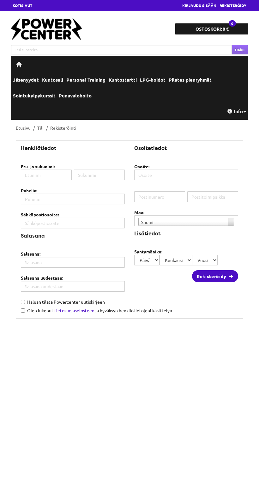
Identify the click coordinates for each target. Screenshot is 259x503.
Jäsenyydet (26, 80)
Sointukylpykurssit (34, 95)
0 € (214, 27)
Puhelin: (29, 190)
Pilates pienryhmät (190, 80)
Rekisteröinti (63, 128)
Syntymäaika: (148, 251)
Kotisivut (22, 5)
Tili (40, 128)
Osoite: (141, 166)
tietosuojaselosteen (74, 310)
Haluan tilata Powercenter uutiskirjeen (66, 302)
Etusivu (23, 128)
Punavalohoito (75, 95)
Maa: (139, 212)
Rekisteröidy (233, 5)
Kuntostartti (123, 80)
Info (238, 111)
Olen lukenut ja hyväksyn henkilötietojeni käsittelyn (99, 310)
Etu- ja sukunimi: (38, 166)
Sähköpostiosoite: (40, 214)
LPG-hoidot (153, 80)
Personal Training (85, 80)
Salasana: (30, 254)
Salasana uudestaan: (42, 278)
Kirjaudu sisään (199, 5)
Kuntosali (52, 80)
